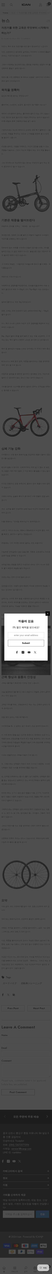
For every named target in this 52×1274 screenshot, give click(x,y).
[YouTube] (29, 652)
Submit (26, 643)
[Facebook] (17, 652)
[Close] (47, 613)
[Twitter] (35, 652)
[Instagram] (23, 652)
